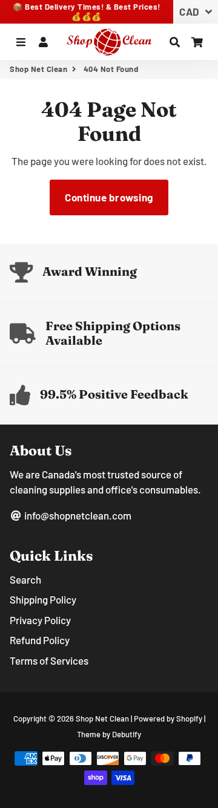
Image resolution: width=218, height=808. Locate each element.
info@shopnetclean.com (76, 515)
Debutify (126, 734)
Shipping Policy (43, 599)
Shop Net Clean (38, 69)
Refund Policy (40, 640)
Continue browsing (109, 197)
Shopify (189, 718)
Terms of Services (49, 660)
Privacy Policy (40, 620)
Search (25, 579)
